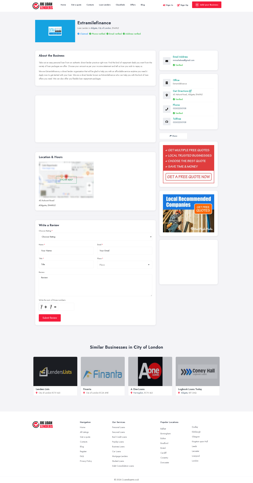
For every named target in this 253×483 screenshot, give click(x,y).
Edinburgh (196, 431)
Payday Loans (118, 441)
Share (174, 136)
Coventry (164, 457)
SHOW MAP (66, 179)
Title (40, 258)
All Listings (84, 432)
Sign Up (184, 5)
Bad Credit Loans (119, 436)
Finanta (87, 389)
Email (99, 244)
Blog (143, 4)
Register (83, 451)
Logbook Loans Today (190, 389)
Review (42, 272)
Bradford (164, 443)
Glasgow (196, 436)
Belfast (163, 428)
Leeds (194, 446)
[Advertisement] (95, 119)
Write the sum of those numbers (52, 300)
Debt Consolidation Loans (123, 465)
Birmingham (165, 433)
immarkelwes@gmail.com (183, 60)
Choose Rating (45, 231)
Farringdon (138, 392)
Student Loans (118, 461)
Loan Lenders (105, 4)
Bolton (163, 438)
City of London (104, 28)
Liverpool (196, 455)
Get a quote (76, 4)
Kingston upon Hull (200, 441)
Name (41, 244)
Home (63, 4)
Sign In (169, 5)
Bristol (163, 448)
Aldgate (94, 28)
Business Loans (118, 446)
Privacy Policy (86, 461)
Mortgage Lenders (120, 456)
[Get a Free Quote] (188, 164)
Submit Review (50, 318)
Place (99, 258)
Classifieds (120, 4)
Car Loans (116, 451)
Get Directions (181, 91)
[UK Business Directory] (188, 213)
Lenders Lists (42, 389)
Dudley (195, 427)
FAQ (82, 456)
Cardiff (163, 452)
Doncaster (164, 462)
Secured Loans (118, 432)
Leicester (195, 451)
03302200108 (179, 108)
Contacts (90, 4)
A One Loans (138, 389)
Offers (133, 4)
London (195, 460)
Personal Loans (118, 427)
